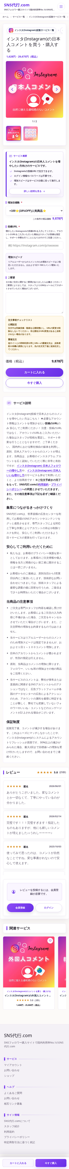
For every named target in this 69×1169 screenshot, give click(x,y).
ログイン (49, 907)
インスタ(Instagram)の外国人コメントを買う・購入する (29, 995)
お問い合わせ (12, 1070)
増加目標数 (15, 202)
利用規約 (43, 484)
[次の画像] (56, 89)
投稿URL (14, 226)
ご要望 (11, 277)
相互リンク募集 (13, 1103)
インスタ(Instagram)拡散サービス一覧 (47, 16)
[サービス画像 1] (13, 133)
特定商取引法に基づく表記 (19, 1142)
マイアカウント (13, 1065)
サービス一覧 (19, 16)
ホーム (6, 16)
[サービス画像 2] (30, 133)
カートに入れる (18, 1163)
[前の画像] (12, 89)
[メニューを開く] (61, 6)
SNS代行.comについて (17, 1121)
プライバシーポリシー (17, 1137)
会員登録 (20, 907)
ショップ (9, 1075)
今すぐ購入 (34, 383)
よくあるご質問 (13, 1093)
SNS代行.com (17, 4)
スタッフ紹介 (12, 1126)
